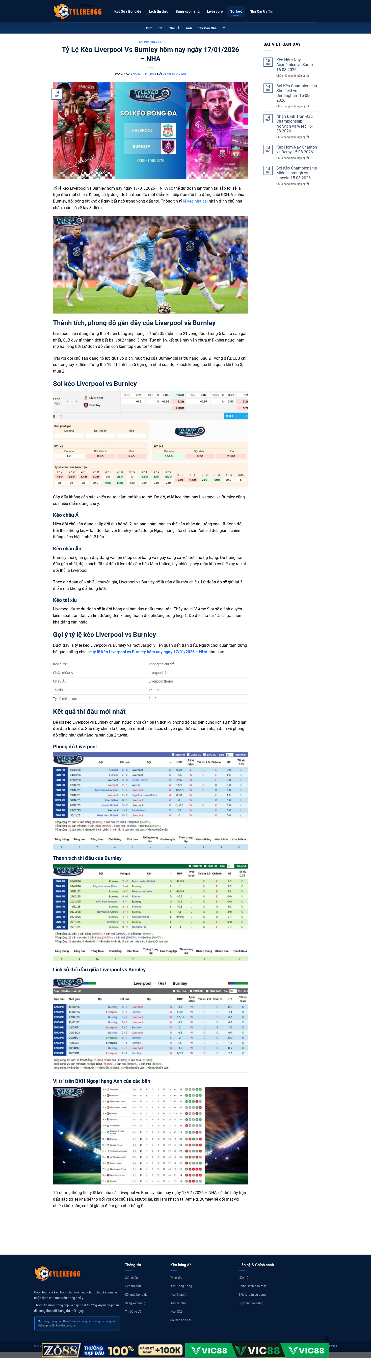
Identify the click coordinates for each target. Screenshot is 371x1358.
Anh (189, 28)
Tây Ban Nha (207, 28)
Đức (149, 28)
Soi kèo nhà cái (150, 42)
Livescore (215, 11)
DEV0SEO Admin (174, 73)
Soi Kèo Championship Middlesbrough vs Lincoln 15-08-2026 (296, 173)
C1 (160, 28)
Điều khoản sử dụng (252, 1294)
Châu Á (174, 28)
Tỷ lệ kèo (176, 1278)
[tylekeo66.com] (78, 11)
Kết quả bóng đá (136, 1294)
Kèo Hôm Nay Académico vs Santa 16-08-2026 (294, 65)
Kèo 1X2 (176, 1311)
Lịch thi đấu (158, 11)
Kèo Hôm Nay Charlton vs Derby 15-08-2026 (296, 149)
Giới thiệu (131, 1278)
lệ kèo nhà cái (195, 201)
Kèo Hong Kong (181, 1286)
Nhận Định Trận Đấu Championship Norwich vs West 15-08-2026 (294, 123)
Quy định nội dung (250, 1303)
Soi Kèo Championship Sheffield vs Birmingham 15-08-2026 (296, 93)
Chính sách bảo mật (252, 1286)
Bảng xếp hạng (188, 11)
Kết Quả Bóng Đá (128, 11)
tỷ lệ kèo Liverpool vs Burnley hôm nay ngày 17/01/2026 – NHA (150, 651)
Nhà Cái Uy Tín (261, 11)
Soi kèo (236, 11)
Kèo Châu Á (178, 1294)
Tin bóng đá (133, 1311)
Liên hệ (243, 1278)
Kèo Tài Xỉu (178, 1303)
